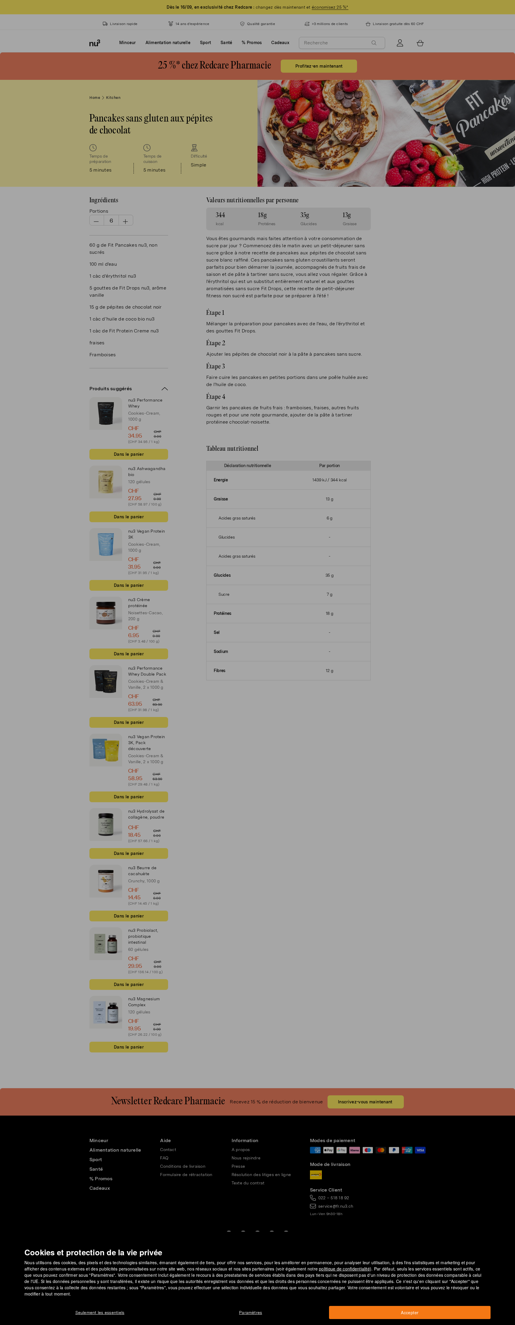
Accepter (409, 1312)
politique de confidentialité (344, 1269)
